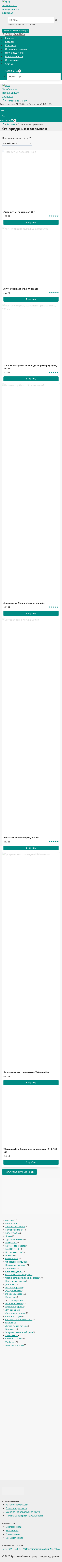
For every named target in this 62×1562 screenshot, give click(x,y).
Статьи (9, 63)
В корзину (31, 222)
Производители (14, 52)
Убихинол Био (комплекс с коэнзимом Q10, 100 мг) (30, 1150)
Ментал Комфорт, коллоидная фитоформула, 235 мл (30, 367)
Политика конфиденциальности (24, 1515)
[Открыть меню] (2, 110)
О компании (12, 60)
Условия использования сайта (23, 1511)
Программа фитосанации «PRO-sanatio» (26, 1072)
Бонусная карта (14, 56)
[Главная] (3, 124)
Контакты (10, 45)
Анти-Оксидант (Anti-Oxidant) (20, 288)
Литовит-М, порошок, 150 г (19, 211)
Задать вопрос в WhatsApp (16, 30)
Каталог (9, 41)
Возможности (13, 1526)
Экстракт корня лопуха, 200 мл (21, 837)
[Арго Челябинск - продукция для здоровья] (31, 7)
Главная (9, 38)
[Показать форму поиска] (3, 116)
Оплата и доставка (16, 49)
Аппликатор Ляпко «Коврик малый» (24, 602)
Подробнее (31, 1162)
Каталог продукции (17, 1504)
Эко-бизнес (12, 1530)
